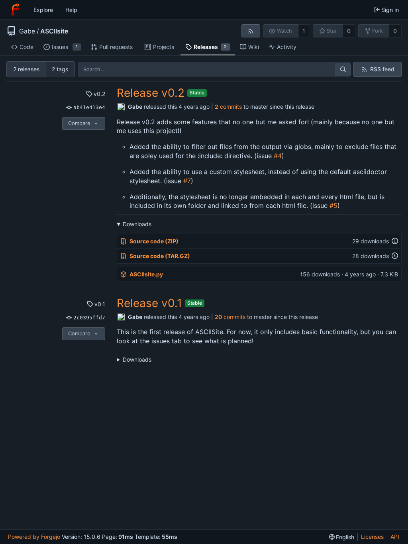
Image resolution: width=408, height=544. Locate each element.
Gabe (27, 31)
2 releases (26, 69)
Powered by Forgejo (34, 536)
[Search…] (343, 70)
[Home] (15, 9)
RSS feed (382, 69)
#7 (187, 181)
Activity (286, 46)
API (394, 536)
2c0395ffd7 (89, 318)
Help (71, 9)
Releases (210, 46)
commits (228, 106)
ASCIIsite (54, 31)
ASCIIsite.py (146, 274)
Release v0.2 (150, 93)
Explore (43, 9)
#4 (278, 156)
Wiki (253, 46)
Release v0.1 (149, 303)
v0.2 (99, 93)
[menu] (342, 537)
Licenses (372, 536)
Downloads (137, 224)
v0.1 (99, 304)
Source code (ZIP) (153, 241)
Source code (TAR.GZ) (159, 255)
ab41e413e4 (89, 107)
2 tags (60, 69)
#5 (333, 205)
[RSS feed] (250, 30)
